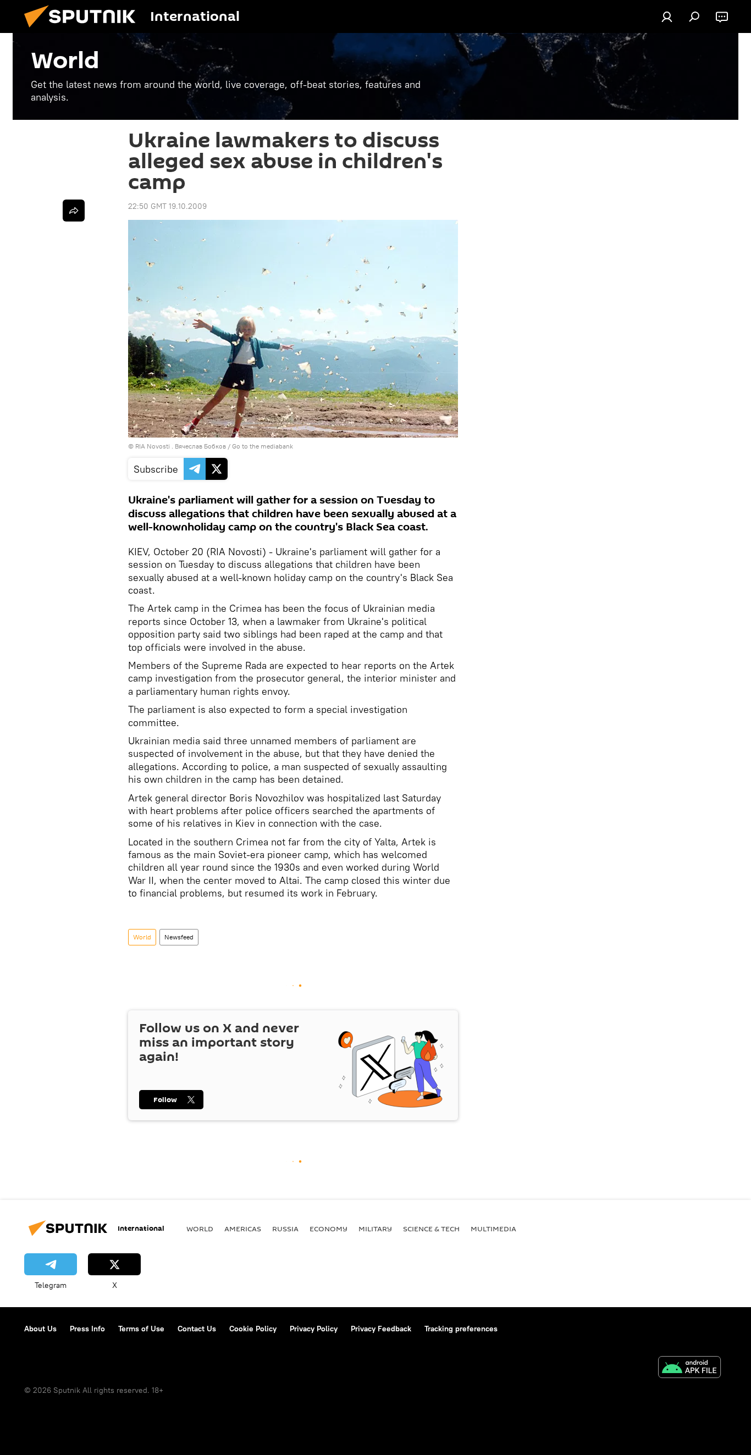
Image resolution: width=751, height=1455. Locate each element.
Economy (328, 1228)
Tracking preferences (461, 1329)
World (142, 937)
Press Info (87, 1329)
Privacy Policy (314, 1329)
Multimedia (493, 1228)
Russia (285, 1228)
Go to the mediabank (262, 446)
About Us (40, 1329)
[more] (74, 211)
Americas (242, 1228)
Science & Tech (431, 1228)
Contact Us (197, 1329)
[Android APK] (689, 1368)
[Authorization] (667, 16)
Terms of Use (141, 1329)
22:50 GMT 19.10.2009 (167, 206)
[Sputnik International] (84, 30)
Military (375, 1228)
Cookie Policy (253, 1329)
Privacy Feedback (381, 1329)
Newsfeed (179, 937)
